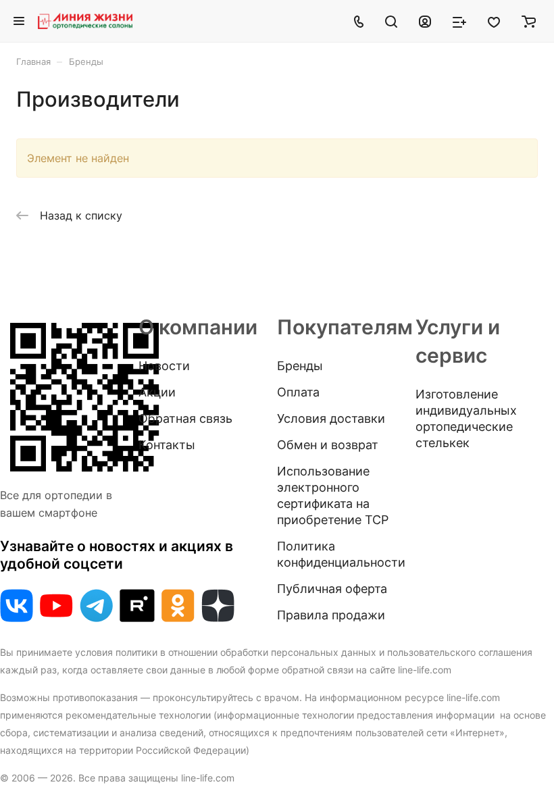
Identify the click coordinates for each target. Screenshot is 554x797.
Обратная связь (185, 418)
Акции (157, 392)
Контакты (166, 445)
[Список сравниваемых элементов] (459, 21)
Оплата (298, 392)
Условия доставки (331, 418)
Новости (164, 366)
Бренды (300, 366)
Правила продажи (331, 615)
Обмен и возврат (327, 445)
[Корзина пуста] (529, 21)
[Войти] (425, 21)
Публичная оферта (332, 589)
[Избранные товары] (494, 21)
